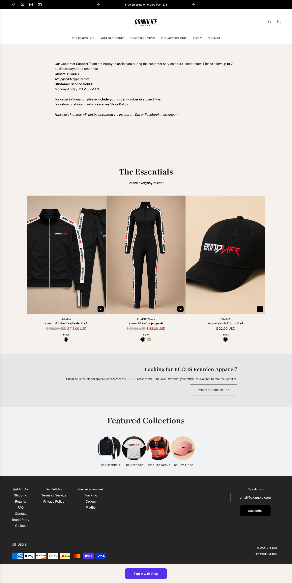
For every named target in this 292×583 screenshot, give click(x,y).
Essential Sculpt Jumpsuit (146, 323)
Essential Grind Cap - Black (225, 323)
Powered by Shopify (265, 553)
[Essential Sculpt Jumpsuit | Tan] (149, 339)
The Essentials (109, 465)
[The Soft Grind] (183, 448)
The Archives (133, 465)
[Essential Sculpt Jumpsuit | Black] (143, 339)
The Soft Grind (182, 465)
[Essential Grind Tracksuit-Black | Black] (66, 339)
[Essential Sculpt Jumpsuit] (146, 255)
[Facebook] (13, 5)
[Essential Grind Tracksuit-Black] (66, 255)
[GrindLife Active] (158, 448)
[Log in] (269, 22)
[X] (22, 5)
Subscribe (255, 511)
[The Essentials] (109, 448)
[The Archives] (134, 448)
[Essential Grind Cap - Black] (225, 255)
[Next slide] (193, 4)
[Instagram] (31, 5)
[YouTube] (39, 5)
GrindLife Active (158, 465)
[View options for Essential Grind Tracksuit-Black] (101, 309)
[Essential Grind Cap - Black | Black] (225, 339)
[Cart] (278, 22)
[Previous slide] (98, 4)
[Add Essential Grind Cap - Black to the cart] (260, 309)
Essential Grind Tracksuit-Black (66, 323)
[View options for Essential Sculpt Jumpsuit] (180, 309)
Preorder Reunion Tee (213, 390)
